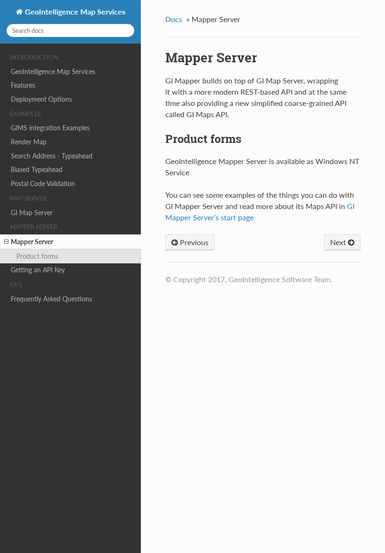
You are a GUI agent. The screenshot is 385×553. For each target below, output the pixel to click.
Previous (193, 242)
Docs (173, 19)
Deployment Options (41, 99)
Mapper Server (32, 242)
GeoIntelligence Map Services (74, 11)
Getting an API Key (38, 270)
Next (339, 242)
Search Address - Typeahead (51, 156)
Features (23, 85)
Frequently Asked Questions (51, 299)
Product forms (37, 256)
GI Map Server (32, 213)
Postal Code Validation (43, 183)
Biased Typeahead (36, 169)
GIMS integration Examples (50, 128)
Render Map (28, 142)
